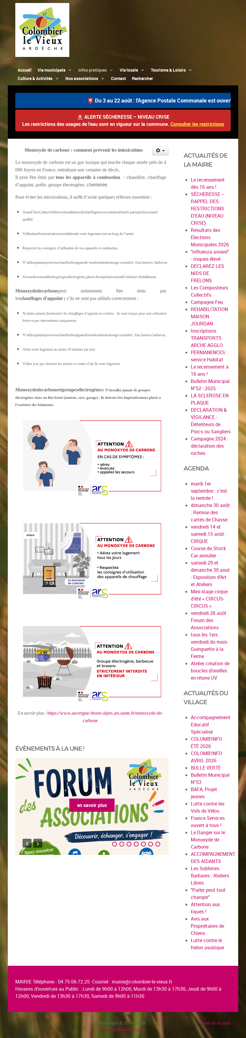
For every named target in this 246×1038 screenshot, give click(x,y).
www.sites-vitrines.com (123, 1029)
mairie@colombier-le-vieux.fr (142, 981)
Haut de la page (216, 1023)
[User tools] (160, 150)
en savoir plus (92, 805)
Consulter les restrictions (197, 124)
